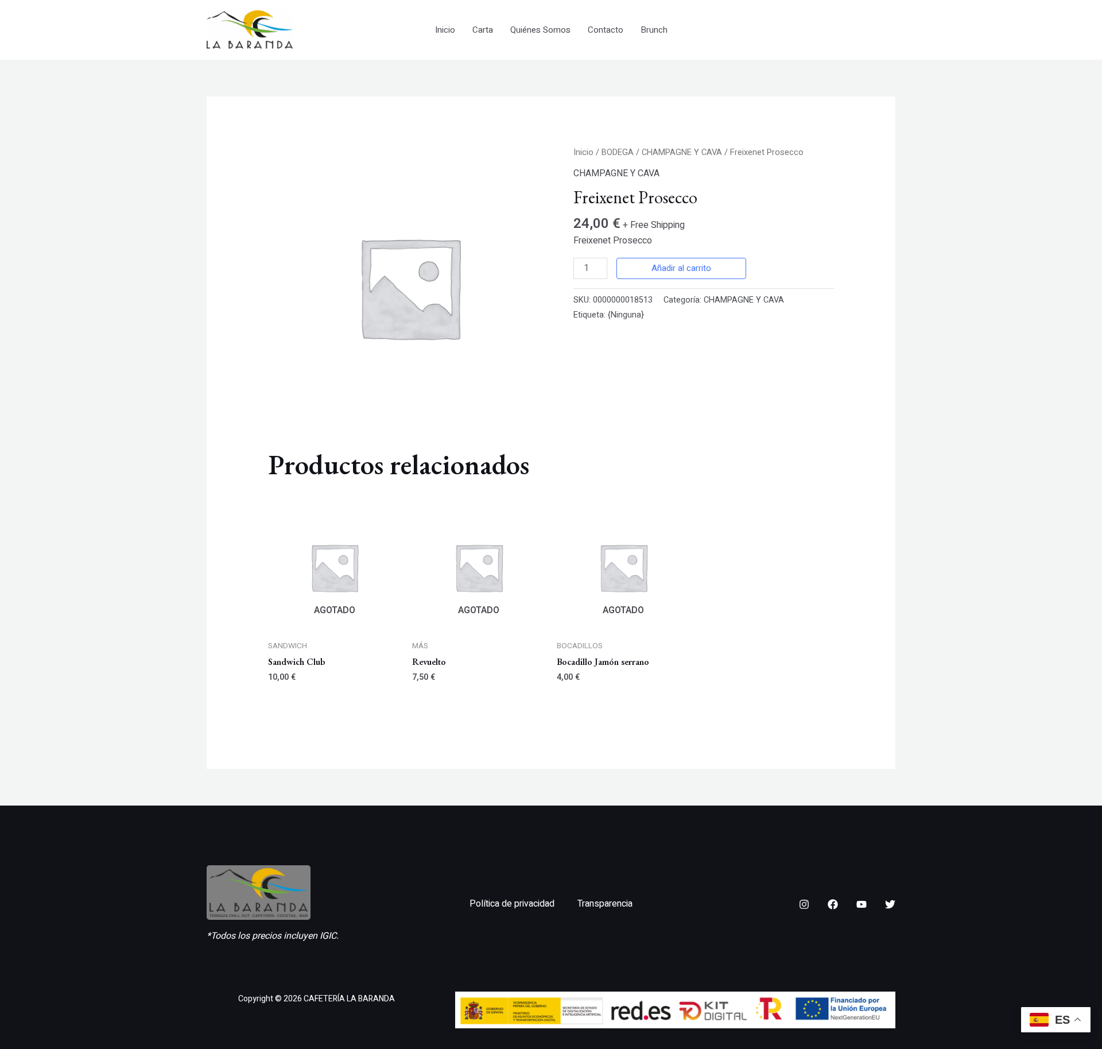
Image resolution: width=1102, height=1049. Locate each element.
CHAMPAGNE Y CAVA (682, 152)
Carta (482, 30)
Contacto (605, 30)
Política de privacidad (511, 904)
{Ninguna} (626, 315)
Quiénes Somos (540, 30)
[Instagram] (804, 904)
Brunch (654, 30)
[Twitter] (890, 904)
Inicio (445, 30)
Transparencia (605, 904)
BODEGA (618, 152)
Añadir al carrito (681, 268)
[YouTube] (861, 904)
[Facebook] (833, 904)
